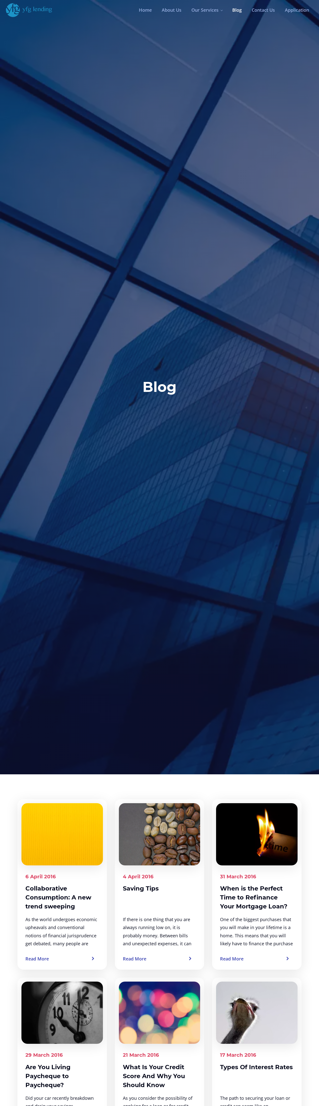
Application (297, 10)
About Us (171, 10)
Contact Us (263, 10)
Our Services (205, 10)
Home (145, 10)
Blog (237, 10)
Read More (37, 959)
